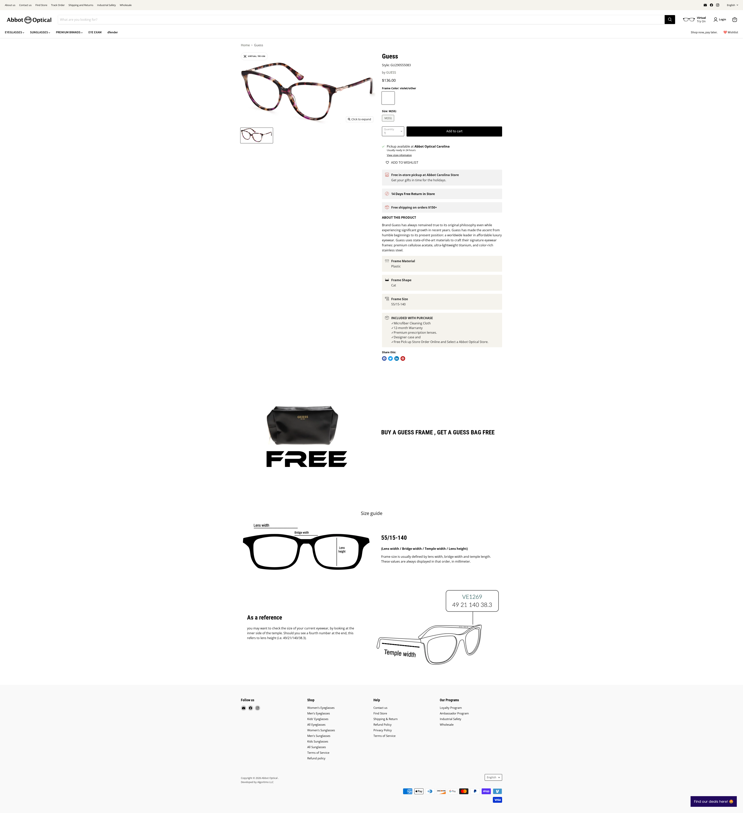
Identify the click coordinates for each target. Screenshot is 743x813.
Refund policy (316, 758)
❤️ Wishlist (730, 32)
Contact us (25, 5)
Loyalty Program (451, 708)
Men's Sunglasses (318, 736)
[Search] (670, 19)
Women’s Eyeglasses (321, 708)
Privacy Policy (382, 730)
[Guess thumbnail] (257, 135)
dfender (112, 32)
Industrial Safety (106, 5)
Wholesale (126, 5)
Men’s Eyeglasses (318, 713)
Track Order (58, 5)
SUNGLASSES (39, 32)
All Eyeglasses (316, 724)
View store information (399, 155)
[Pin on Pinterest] (403, 358)
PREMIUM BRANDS (68, 32)
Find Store (41, 5)
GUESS (391, 72)
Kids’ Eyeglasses (317, 719)
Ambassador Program (454, 713)
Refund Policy (382, 724)
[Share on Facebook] (384, 358)
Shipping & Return (385, 719)
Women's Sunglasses (321, 730)
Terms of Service (318, 753)
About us (10, 5)
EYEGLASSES (14, 32)
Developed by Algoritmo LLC (257, 782)
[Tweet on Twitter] (390, 358)
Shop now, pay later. (704, 32)
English (731, 5)
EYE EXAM (95, 32)
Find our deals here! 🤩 (713, 801)
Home (245, 45)
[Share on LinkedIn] (396, 358)
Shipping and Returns (80, 5)
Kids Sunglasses (317, 741)
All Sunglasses (316, 747)
